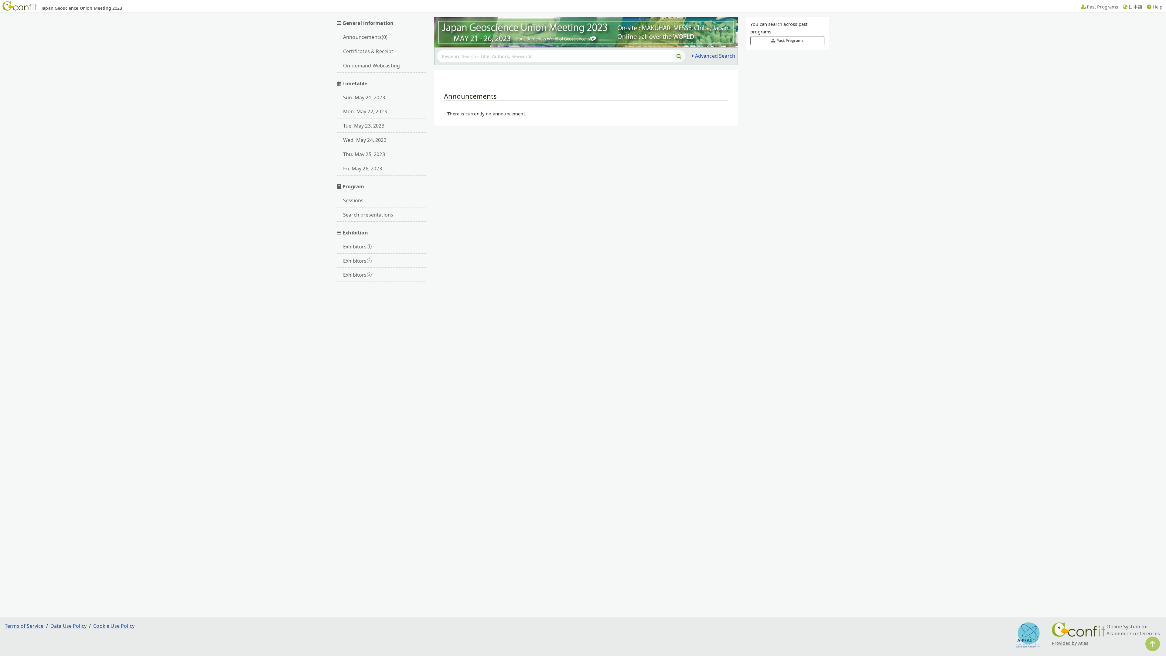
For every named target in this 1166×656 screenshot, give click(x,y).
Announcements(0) (365, 37)
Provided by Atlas (1070, 643)
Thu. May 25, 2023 (364, 154)
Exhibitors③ (357, 275)
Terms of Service (24, 626)
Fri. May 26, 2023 (362, 168)
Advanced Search (715, 56)
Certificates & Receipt (368, 51)
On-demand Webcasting (371, 65)
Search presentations (368, 214)
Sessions (353, 200)
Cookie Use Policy (114, 626)
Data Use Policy (68, 626)
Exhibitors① (357, 246)
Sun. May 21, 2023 (364, 97)
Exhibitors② (357, 261)
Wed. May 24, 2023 (365, 140)
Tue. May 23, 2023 (363, 125)
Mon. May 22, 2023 (365, 111)
